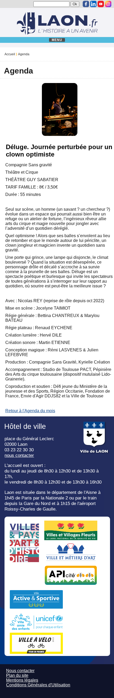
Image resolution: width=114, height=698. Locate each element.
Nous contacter (20, 670)
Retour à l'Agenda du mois (30, 410)
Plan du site (17, 675)
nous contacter (19, 455)
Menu (57, 40)
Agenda (23, 54)
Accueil (10, 54)
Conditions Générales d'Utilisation (38, 685)
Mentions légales (22, 680)
